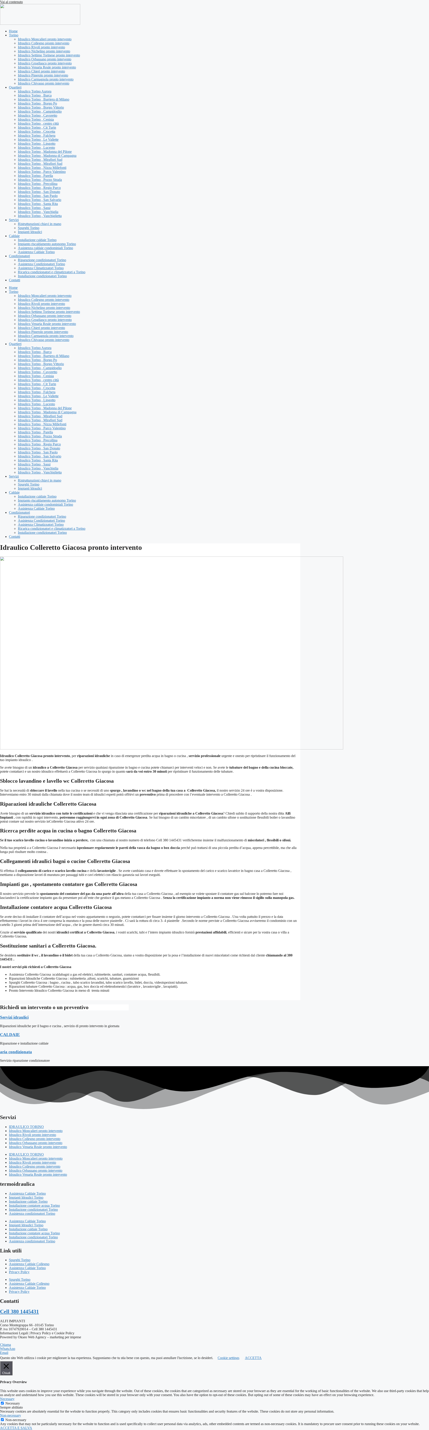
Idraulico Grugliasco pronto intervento (45, 63)
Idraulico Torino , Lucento (36, 147)
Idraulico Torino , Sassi (34, 208)
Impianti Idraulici (30, 232)
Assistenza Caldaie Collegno (29, 1264)
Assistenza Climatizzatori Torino (41, 268)
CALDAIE (10, 1034)
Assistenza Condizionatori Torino (41, 264)
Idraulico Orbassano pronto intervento (44, 59)
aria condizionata (16, 1051)
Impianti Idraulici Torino (26, 1197)
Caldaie (14, 236)
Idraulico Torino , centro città (38, 123)
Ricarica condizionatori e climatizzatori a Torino (51, 272)
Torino (13, 35)
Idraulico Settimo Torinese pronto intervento (49, 55)
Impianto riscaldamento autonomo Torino (47, 244)
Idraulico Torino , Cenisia (36, 119)
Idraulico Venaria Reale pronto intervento (47, 67)
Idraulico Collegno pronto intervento (43, 43)
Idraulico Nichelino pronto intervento (44, 51)
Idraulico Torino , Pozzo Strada (40, 180)
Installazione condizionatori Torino (42, 276)
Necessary (12, 1403)
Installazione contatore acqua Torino (34, 1205)
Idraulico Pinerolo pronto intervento (43, 75)
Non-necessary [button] (10, 1415)
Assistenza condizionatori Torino (32, 1213)
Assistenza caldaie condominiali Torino (45, 248)
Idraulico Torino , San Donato (39, 192)
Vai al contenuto (11, 2)
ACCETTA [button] (253, 1358)
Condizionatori (19, 256)
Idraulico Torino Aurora (34, 91)
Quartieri (15, 87)
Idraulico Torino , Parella (35, 176)
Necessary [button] (7, 1399)
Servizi (14, 220)
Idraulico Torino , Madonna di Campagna (47, 155)
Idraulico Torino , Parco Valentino (42, 172)
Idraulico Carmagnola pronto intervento (46, 79)
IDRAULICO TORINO (26, 1127)
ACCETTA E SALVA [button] (16, 1428)
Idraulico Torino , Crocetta (36, 131)
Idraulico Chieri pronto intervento (41, 71)
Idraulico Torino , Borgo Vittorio (41, 107)
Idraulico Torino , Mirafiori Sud (40, 159)
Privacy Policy (19, 1272)
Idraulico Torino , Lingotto (36, 143)
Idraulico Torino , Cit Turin (37, 127)
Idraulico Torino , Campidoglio (40, 111)
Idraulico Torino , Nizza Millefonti (42, 168)
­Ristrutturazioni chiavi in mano (39, 224)
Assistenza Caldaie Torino (36, 252)
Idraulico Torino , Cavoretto (37, 115)
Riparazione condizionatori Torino (42, 260)
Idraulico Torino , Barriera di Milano (43, 99)
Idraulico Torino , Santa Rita (38, 204)
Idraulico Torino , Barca (35, 95)
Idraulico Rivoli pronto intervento (41, 47)
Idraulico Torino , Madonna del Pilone (45, 151)
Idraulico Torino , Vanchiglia (38, 212)
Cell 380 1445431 (19, 1311)
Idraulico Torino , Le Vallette (38, 139)
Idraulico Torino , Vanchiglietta (40, 216)
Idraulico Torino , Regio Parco (39, 188)
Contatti (14, 280)
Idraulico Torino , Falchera (36, 135)
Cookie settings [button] (228, 1358)
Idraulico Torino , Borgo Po (37, 103)
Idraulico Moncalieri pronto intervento (45, 39)
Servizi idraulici (14, 1017)
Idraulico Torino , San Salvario (39, 200)
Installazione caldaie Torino (37, 240)
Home (13, 31)
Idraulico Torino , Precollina (37, 184)
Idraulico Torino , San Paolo (38, 196)
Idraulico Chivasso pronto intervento (43, 83)
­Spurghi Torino (28, 228)
